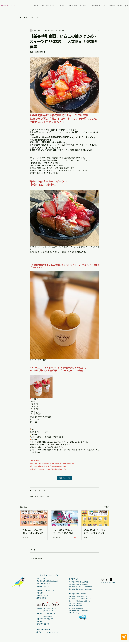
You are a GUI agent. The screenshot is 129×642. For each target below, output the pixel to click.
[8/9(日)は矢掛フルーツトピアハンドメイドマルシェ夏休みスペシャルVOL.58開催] (95, 518)
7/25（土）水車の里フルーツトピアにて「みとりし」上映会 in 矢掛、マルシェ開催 (64, 532)
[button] (106, 17)
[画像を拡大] (41, 386)
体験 (32, 17)
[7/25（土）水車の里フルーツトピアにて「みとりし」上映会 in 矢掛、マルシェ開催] (64, 518)
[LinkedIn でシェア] (40, 490)
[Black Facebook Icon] (106, 579)
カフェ (39, 17)
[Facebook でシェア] (30, 490)
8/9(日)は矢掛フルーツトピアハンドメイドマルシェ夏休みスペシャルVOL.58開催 (95, 532)
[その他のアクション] (98, 30)
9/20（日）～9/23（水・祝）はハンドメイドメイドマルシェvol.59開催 (33, 532)
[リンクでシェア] (44, 490)
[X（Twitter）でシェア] (35, 490)
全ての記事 (23, 17)
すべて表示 (105, 507)
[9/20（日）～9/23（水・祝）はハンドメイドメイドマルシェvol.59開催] (34, 518)
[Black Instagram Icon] (102, 579)
